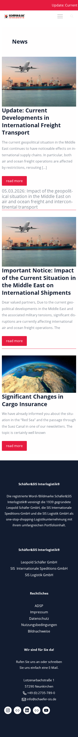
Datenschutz (39, 618)
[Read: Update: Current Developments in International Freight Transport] (39, 82)
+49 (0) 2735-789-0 (41, 693)
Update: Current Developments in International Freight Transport (31, 121)
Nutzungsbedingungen (39, 624)
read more (16, 182)
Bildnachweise (39, 631)
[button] (72, 16)
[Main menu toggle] (60, 16)
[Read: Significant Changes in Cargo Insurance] (39, 374)
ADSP (39, 605)
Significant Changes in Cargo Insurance (32, 400)
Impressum (39, 612)
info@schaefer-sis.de (41, 699)
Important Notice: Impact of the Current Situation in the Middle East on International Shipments (39, 281)
